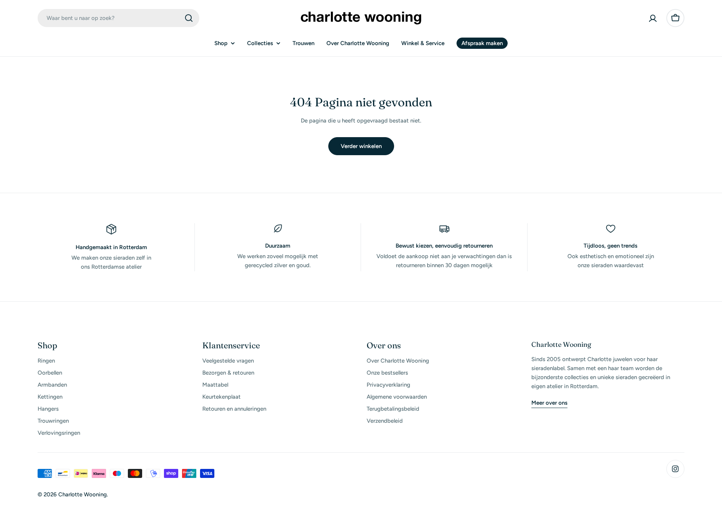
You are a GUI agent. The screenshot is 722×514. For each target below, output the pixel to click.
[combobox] (118, 18)
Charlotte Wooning (82, 494)
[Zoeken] (188, 18)
